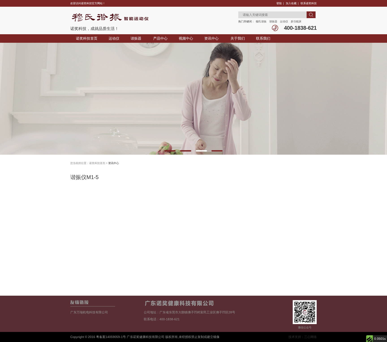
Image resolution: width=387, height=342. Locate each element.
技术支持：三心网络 (302, 337)
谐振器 (273, 21)
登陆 (279, 3)
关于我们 (237, 38)
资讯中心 (211, 38)
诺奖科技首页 (86, 38)
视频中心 (186, 38)
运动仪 (284, 21)
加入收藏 (291, 3)
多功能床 (296, 21)
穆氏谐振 (261, 21)
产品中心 (160, 38)
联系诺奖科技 (309, 3)
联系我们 (263, 38)
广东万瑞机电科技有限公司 (89, 312)
